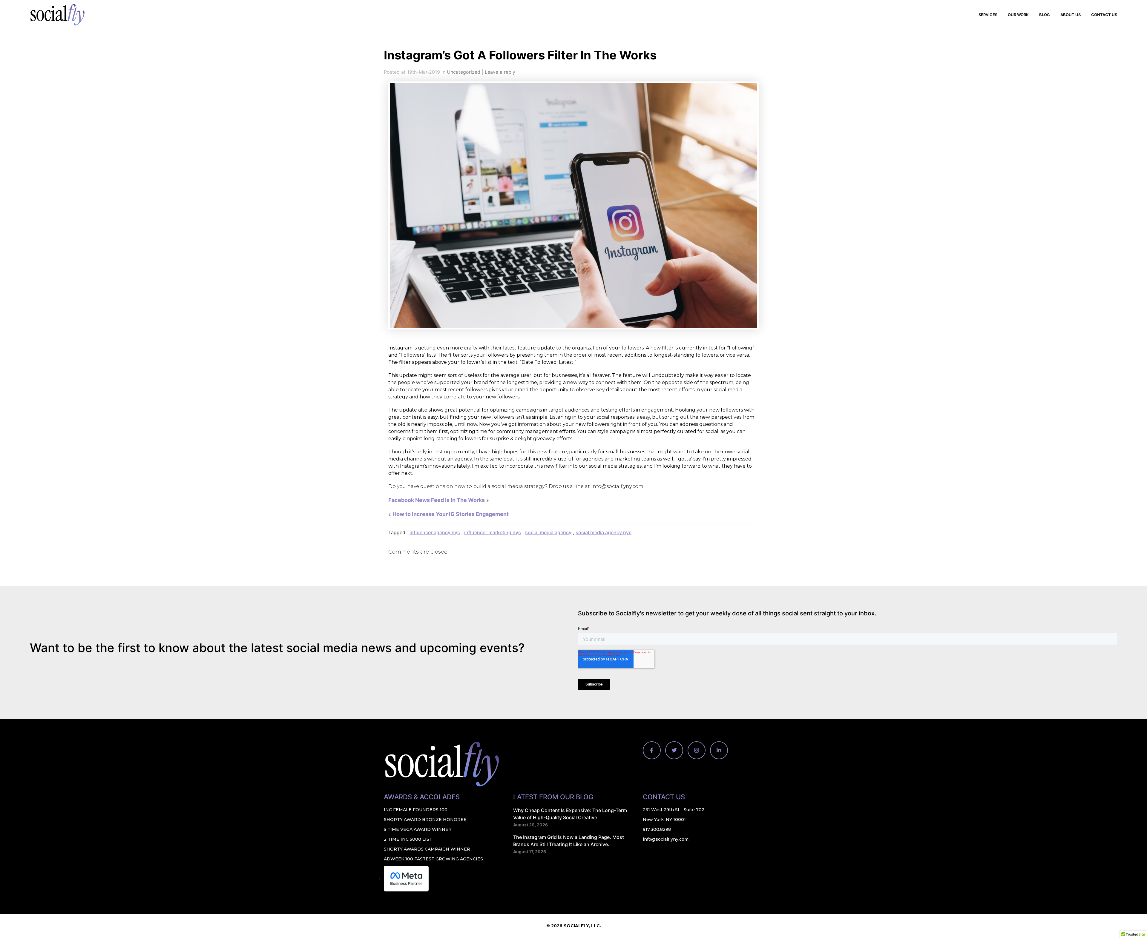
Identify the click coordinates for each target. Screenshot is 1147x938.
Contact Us (1104, 14)
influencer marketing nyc (492, 532)
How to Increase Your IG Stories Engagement (450, 514)
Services (988, 14)
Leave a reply (500, 72)
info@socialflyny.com (665, 839)
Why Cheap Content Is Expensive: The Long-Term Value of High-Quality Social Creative (570, 813)
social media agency (548, 532)
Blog (1044, 14)
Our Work (1018, 14)
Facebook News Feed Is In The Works (436, 500)
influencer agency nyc (435, 532)
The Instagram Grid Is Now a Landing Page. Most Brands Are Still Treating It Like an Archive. (568, 840)
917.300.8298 (657, 829)
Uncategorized (463, 72)
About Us (1070, 14)
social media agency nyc (603, 532)
